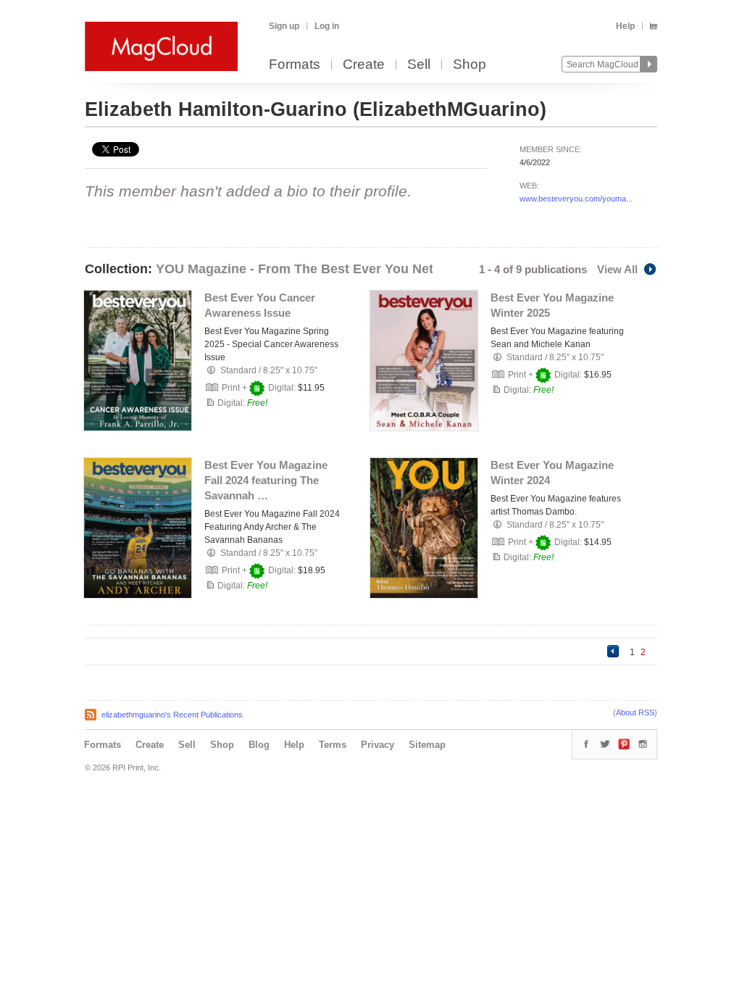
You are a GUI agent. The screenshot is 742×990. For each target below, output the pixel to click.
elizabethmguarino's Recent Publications (172, 714)
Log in (326, 26)
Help (625, 26)
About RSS (635, 712)
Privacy (377, 744)
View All (617, 269)
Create (364, 65)
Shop (469, 65)
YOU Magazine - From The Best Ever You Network (310, 269)
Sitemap (427, 744)
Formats (294, 65)
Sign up (284, 26)
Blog (259, 744)
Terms (332, 744)
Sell (418, 65)
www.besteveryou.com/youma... (576, 198)
